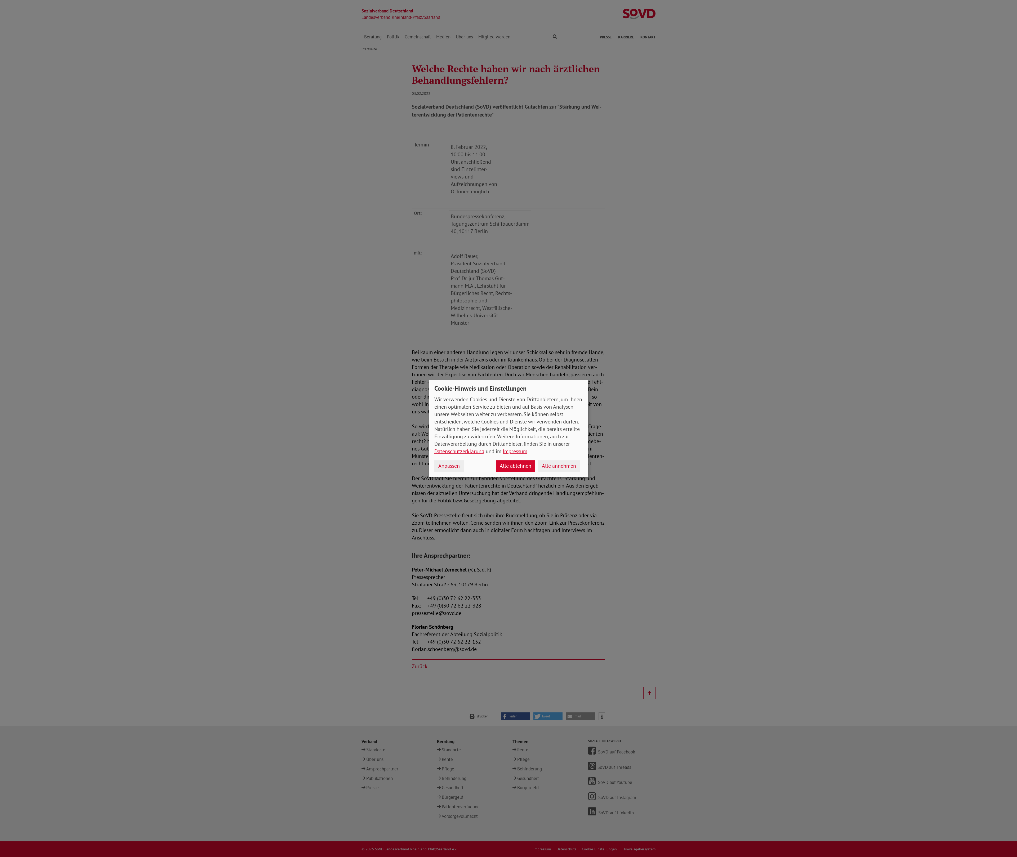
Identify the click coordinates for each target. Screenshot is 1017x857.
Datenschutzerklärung (459, 451)
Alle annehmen (559, 465)
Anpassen (449, 465)
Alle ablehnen (515, 465)
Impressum (515, 451)
